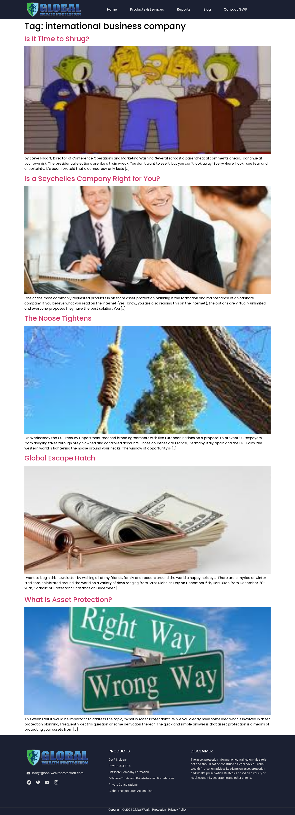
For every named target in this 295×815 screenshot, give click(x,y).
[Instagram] (56, 782)
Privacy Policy (177, 809)
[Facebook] (29, 782)
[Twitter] (38, 782)
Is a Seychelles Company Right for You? (92, 178)
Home (112, 9)
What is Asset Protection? (68, 599)
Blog (207, 9)
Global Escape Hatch (59, 458)
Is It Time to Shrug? (56, 39)
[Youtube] (47, 782)
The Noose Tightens (58, 318)
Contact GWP (235, 9)
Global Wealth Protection (149, 809)
